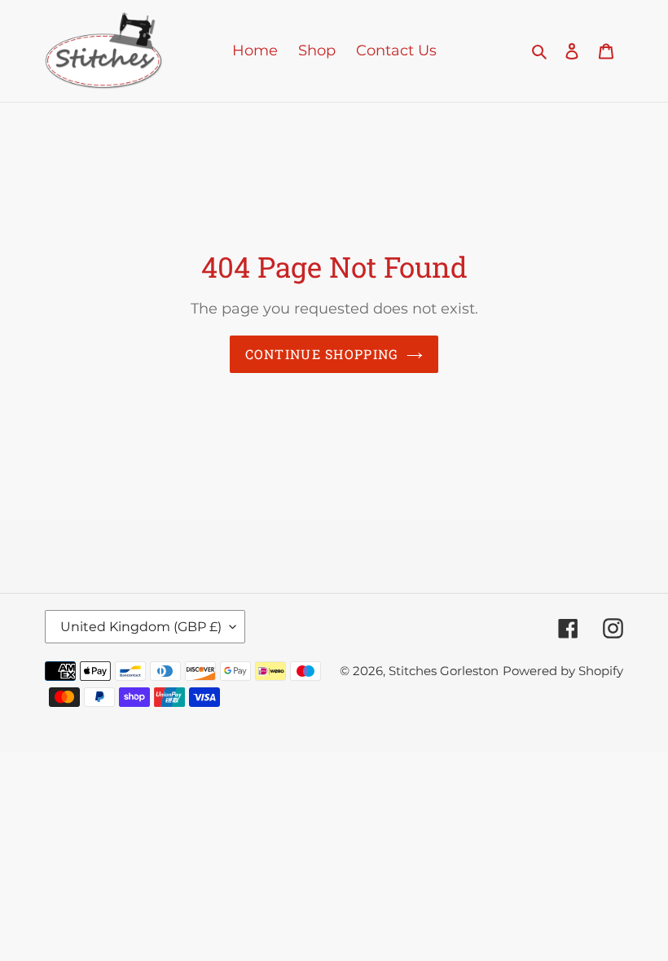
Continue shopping (322, 353)
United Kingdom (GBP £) (141, 626)
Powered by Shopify (563, 670)
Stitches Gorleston (444, 670)
